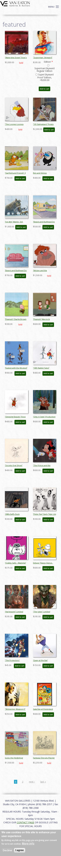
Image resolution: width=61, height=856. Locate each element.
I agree (19, 850)
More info (28, 843)
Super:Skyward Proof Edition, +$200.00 (45, 77)
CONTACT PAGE (25, 822)
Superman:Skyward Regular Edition (44, 69)
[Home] (15, 3)
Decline (7, 850)
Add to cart (44, 89)
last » (43, 781)
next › (32, 781)
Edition (48, 62)
